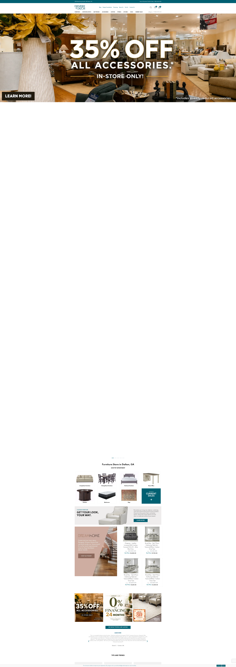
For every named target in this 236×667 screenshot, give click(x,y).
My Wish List (156, 6)
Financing (115, 7)
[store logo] (80, 7)
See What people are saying (118, 627)
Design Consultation (107, 7)
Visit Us (126, 7)
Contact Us (132, 7)
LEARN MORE (142, 520)
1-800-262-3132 (157, 1)
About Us (121, 7)
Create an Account (157, 11)
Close (224, 665)
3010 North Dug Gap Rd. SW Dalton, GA (83, 1)
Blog (100, 7)
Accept (219, 665)
